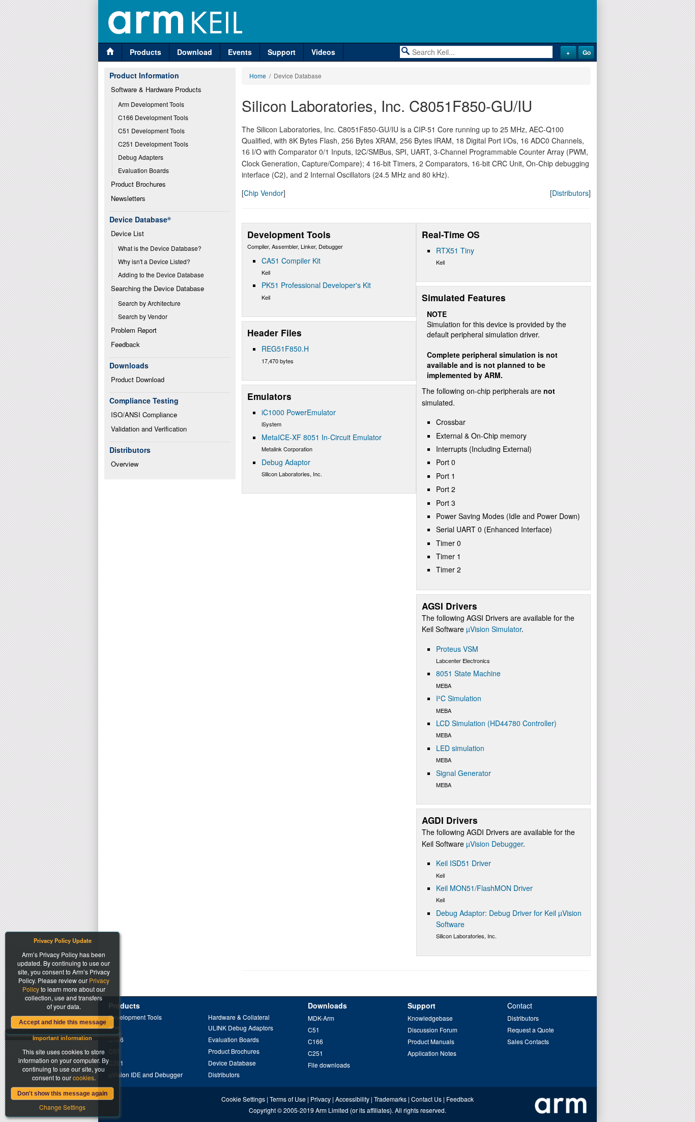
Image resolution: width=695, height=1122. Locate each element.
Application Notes (432, 1053)
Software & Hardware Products (156, 89)
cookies (83, 1077)
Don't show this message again (62, 1093)
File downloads (329, 1064)
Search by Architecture (149, 303)
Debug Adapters (140, 157)
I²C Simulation (458, 698)
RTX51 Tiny (455, 250)
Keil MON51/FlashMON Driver (484, 888)
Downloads (327, 1005)
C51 (314, 1029)
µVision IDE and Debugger (145, 1074)
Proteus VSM (457, 649)
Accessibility (352, 1099)
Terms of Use (288, 1099)
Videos (323, 52)
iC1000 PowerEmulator (299, 412)
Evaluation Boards (143, 170)
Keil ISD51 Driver (463, 863)
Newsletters (128, 198)
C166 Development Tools (153, 117)
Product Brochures (138, 184)
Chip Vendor (263, 193)
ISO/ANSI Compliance (144, 414)
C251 (315, 1053)
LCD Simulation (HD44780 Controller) (496, 723)
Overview (124, 464)
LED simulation (460, 748)
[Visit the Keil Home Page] (110, 52)
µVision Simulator (494, 629)
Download (194, 52)
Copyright (262, 1110)
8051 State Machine (468, 673)
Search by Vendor (142, 316)
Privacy (320, 1099)
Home (257, 75)
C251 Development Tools (153, 143)
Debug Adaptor (286, 462)
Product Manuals (431, 1041)
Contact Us (426, 1099)
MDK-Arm (321, 1018)
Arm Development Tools (151, 104)
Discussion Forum (432, 1029)
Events (240, 52)
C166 (315, 1041)
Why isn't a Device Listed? (154, 261)
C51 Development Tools (151, 130)
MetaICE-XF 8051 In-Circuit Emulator (322, 437)
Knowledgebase (430, 1018)
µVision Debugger (494, 844)
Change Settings (62, 1107)
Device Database (232, 1062)
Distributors (570, 193)
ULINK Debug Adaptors (240, 1027)
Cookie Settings (243, 1099)
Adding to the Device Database (161, 274)
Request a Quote (530, 1029)
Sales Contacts (528, 1041)
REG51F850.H (285, 348)
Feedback (125, 344)
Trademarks (390, 1099)
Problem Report (134, 330)
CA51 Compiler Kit (291, 260)
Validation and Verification (149, 429)
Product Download (137, 379)
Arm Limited (332, 1110)
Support (282, 52)
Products (145, 52)
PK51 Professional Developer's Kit (316, 285)
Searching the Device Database (157, 288)
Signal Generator (463, 773)
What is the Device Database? (159, 248)
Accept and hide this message (62, 1022)
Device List (127, 233)
